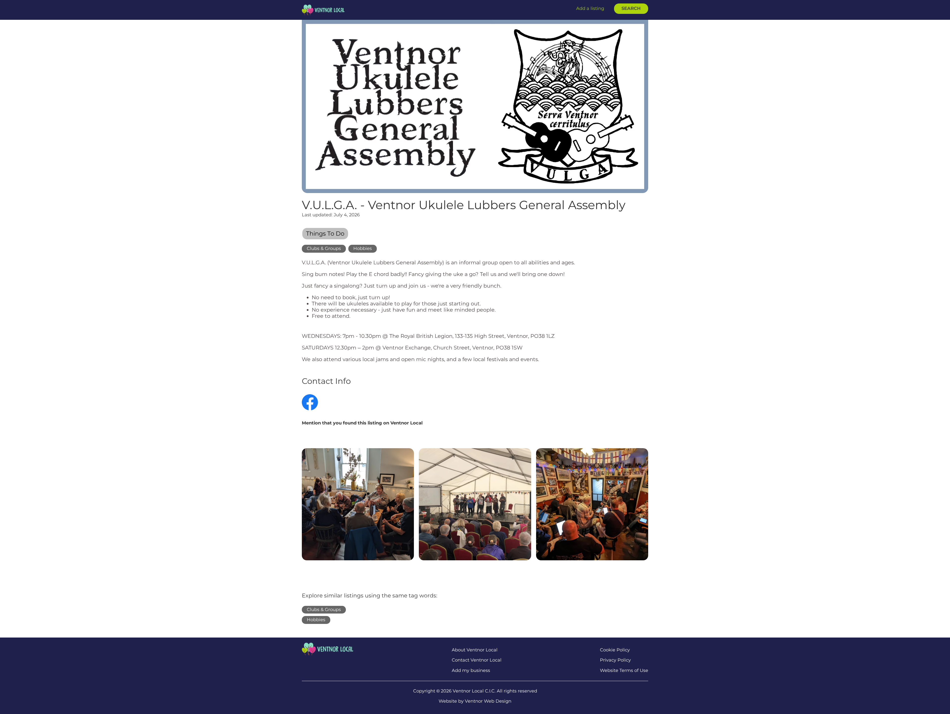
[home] (323, 9)
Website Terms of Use (624, 670)
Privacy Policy (615, 660)
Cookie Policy (615, 650)
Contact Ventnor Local (476, 660)
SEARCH (631, 8)
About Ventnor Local (475, 650)
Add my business (471, 670)
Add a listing (590, 8)
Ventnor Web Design (488, 701)
